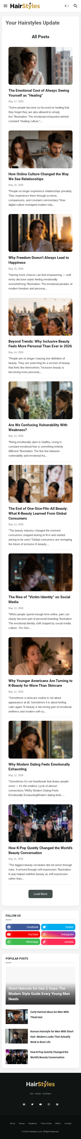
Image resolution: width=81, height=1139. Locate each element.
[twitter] (32, 1104)
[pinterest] (57, 1104)
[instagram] (49, 1104)
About (12, 1123)
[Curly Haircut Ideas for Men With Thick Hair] (17, 1016)
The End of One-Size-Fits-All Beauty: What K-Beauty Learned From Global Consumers (38, 513)
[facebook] (24, 1104)
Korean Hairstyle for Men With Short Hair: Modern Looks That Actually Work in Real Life (51, 1037)
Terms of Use (46, 1123)
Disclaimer (32, 1123)
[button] (5, 6)
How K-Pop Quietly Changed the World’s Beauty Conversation (49, 1055)
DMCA (58, 1123)
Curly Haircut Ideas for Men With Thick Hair (49, 1014)
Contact (68, 1123)
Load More (40, 894)
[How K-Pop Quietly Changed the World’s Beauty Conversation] (17, 1056)
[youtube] (40, 1104)
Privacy (22, 1123)
